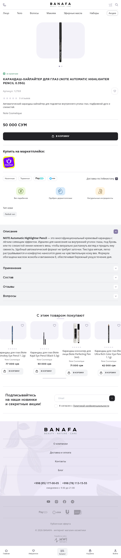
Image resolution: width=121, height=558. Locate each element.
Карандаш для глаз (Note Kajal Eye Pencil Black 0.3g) (44, 354)
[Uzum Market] (9, 162)
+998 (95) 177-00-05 (46, 483)
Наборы (94, 13)
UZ (110, 4)
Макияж (51, 13)
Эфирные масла (73, 13)
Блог (60, 470)
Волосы (34, 13)
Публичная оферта (60, 523)
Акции (112, 13)
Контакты (60, 461)
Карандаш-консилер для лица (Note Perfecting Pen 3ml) (76, 354)
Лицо (6, 13)
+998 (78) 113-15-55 (74, 483)
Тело (19, 13)
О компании (60, 443)
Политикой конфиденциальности (91, 405)
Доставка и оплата (60, 452)
